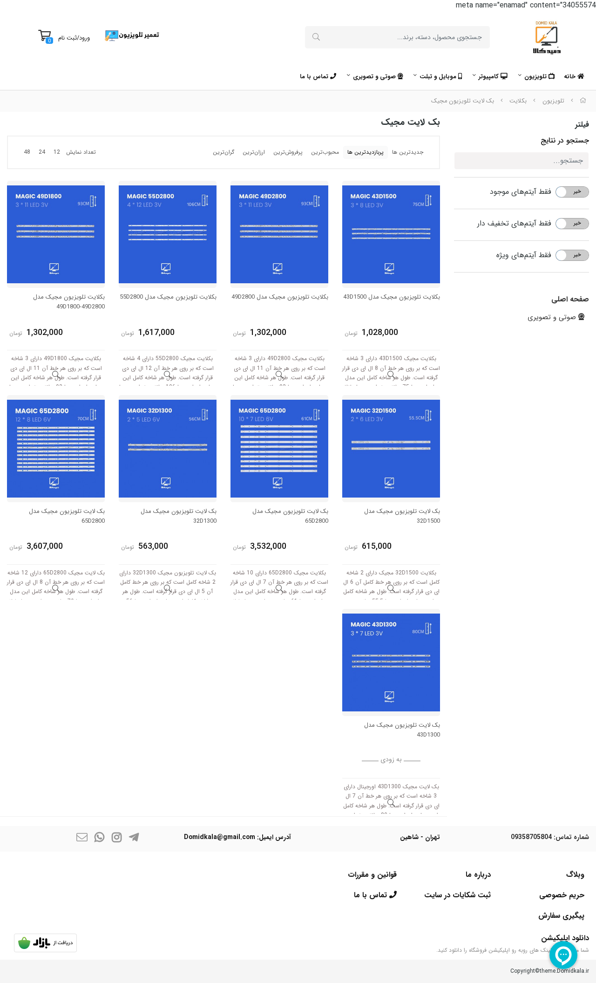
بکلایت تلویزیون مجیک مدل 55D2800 (168, 297)
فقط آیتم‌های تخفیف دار (514, 223)
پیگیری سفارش (561, 916)
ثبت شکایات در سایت (457, 895)
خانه (570, 77)
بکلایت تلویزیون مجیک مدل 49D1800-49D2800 (69, 302)
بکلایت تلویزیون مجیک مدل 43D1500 (391, 297)
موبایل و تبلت (439, 77)
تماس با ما (315, 77)
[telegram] (134, 839)
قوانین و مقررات (372, 875)
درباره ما (478, 875)
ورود (84, 38)
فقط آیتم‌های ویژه (523, 255)
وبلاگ (575, 875)
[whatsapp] (99, 839)
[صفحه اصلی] (583, 101)
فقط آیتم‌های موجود (520, 192)
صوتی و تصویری (375, 77)
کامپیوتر (490, 77)
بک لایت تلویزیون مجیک (462, 101)
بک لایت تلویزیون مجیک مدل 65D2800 (290, 516)
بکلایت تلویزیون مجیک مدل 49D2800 (279, 297)
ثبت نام (67, 38)
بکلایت (518, 101)
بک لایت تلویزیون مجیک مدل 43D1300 (402, 730)
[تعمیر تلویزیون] (132, 35)
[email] (82, 839)
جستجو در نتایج (565, 140)
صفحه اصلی (570, 299)
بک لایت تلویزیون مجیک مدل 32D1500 (402, 516)
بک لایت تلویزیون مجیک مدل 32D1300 (179, 516)
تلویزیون (536, 77)
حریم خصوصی (561, 895)
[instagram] (116, 839)
